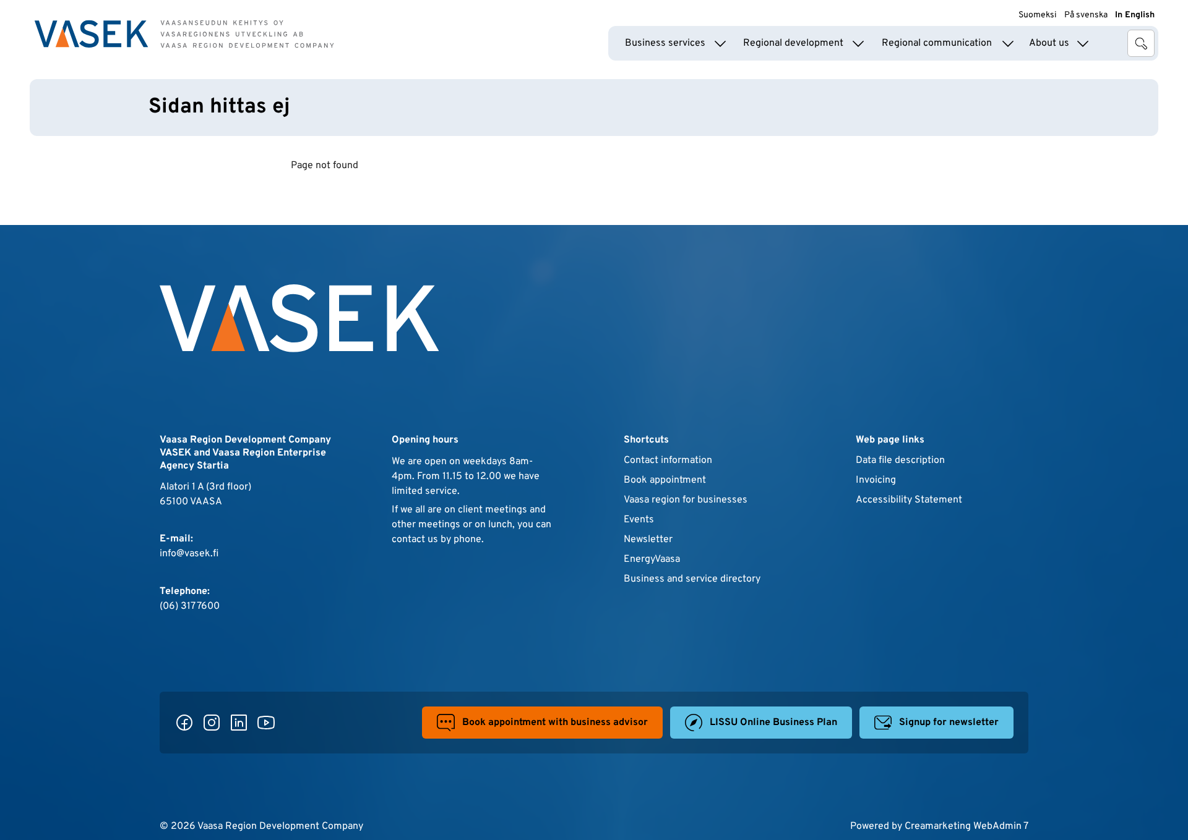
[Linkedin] (239, 722)
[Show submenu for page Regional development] (858, 43)
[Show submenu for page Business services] (720, 43)
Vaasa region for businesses (685, 500)
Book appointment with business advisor (555, 722)
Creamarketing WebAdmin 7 (966, 826)
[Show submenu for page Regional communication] (1008, 43)
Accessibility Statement (909, 500)
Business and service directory (692, 579)
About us (1049, 43)
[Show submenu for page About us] (1082, 43)
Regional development (793, 43)
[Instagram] (212, 722)
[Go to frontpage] (184, 34)
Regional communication (937, 43)
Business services (665, 43)
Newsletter (648, 539)
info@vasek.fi (189, 554)
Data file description (900, 460)
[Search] (1141, 43)
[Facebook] (184, 722)
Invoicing (876, 480)
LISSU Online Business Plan (773, 722)
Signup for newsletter (949, 722)
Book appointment (665, 480)
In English (1135, 15)
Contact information (668, 460)
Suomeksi (1037, 15)
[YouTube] (266, 722)
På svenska (1086, 15)
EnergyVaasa (652, 559)
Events (639, 520)
